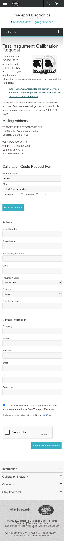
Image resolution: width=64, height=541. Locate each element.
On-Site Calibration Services (23, 96)
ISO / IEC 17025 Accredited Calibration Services (34, 89)
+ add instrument (13, 207)
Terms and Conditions (37, 523)
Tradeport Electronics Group (33, 521)
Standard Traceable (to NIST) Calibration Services (35, 92)
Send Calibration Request (46, 445)
